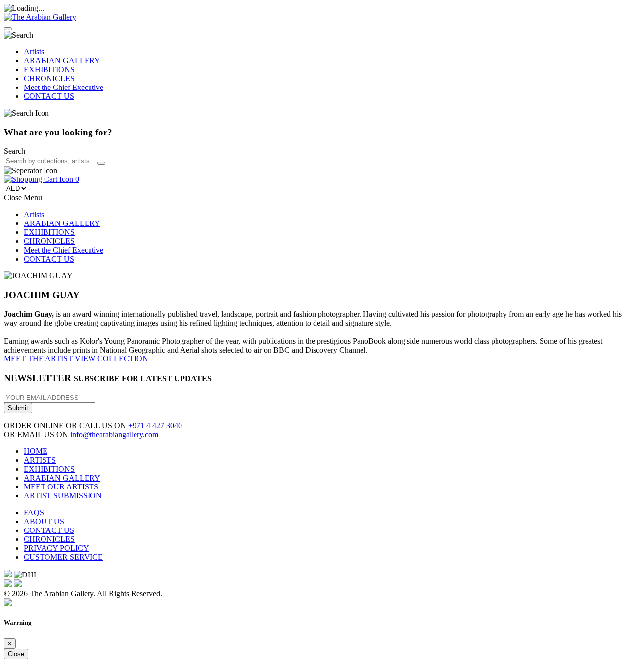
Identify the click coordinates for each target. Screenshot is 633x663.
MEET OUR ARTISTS (61, 487)
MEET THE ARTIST (38, 358)
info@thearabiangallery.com (114, 434)
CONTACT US (49, 96)
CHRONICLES (49, 78)
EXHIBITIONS (49, 69)
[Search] (101, 163)
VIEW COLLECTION (111, 358)
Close (16, 654)
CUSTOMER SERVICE (63, 557)
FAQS (34, 512)
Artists (34, 51)
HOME (35, 451)
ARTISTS (40, 460)
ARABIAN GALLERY (62, 60)
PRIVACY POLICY (56, 548)
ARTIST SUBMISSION (63, 495)
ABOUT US (44, 521)
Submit (18, 408)
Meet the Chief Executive (63, 87)
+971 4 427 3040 (155, 425)
